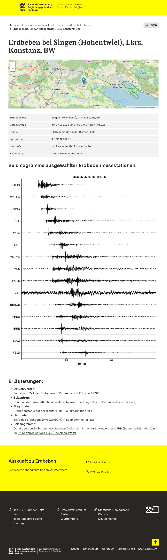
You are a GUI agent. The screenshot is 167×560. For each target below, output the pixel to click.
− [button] (13, 69)
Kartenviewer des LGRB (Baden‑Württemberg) (121, 428)
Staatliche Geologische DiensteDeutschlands (113, 514)
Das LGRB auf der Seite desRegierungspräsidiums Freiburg (28, 516)
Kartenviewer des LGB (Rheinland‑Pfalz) (49, 433)
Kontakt (76, 548)
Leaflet (129, 107)
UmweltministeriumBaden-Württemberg (73, 514)
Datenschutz (90, 548)
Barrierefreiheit (126, 548)
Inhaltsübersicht (147, 548)
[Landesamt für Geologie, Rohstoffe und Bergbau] (53, 7)
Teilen (153, 25)
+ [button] (13, 64)
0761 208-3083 (100, 471)
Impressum (107, 548)
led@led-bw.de (100, 462)
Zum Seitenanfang (155, 542)
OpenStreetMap (141, 107)
